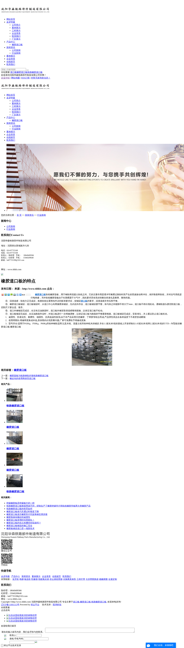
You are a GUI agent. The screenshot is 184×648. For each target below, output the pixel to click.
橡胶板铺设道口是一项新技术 (20, 528)
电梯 (21, 579)
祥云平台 (35, 604)
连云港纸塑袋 (56, 579)
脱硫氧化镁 (43, 579)
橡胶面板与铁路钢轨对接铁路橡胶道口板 (29, 375)
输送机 (27, 579)
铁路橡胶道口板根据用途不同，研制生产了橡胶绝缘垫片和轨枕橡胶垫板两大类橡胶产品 (48, 506)
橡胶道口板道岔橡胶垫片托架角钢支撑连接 (26, 514)
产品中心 (10, 42)
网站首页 (10, 19)
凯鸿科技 (57, 604)
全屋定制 (112, 579)
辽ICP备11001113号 (10, 604)
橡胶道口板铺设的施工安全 (19, 525)
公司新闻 (16, 50)
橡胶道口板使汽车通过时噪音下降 (22, 511)
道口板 (13, 72)
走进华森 (10, 22)
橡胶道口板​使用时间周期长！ (20, 520)
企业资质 (16, 33)
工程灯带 (81, 579)
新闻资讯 (10, 47)
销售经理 (32, 615)
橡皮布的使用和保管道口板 (23, 378)
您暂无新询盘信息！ (40, 78)
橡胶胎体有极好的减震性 (18, 517)
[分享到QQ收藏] (14, 294)
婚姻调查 (103, 579)
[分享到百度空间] (11, 294)
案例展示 (16, 28)
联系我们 (16, 36)
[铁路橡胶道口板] (14, 400)
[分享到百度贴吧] (17, 294)
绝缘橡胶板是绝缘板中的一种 (20, 503)
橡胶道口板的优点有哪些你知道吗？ (23, 523)
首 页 (19, 215)
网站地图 (15, 78)
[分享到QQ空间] (5, 294)
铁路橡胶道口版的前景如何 (19, 509)
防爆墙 (34, 579)
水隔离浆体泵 (69, 579)
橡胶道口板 (17, 44)
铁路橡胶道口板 (35, 72)
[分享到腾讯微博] (8, 294)
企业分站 (5, 78)
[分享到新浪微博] (2, 294)
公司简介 (16, 25)
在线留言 (10, 61)
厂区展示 (16, 39)
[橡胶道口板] (14, 422)
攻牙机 (15, 579)
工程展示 (16, 30)
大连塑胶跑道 (92, 579)
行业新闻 (16, 53)
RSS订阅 (25, 78)
